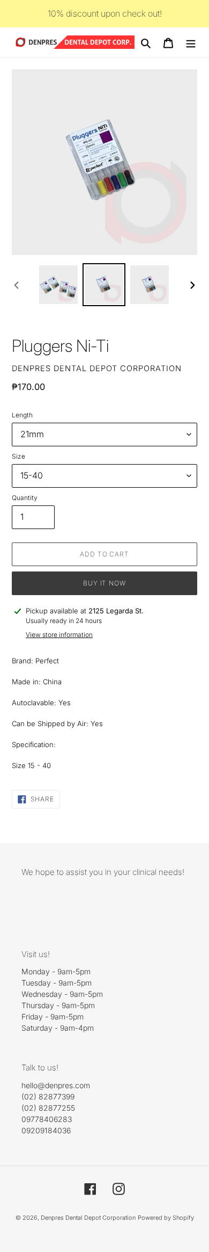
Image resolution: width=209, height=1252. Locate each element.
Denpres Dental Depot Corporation (88, 1217)
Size (18, 456)
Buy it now (104, 583)
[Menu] (191, 42)
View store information (59, 635)
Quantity (25, 498)
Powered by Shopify (166, 1217)
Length (22, 415)
